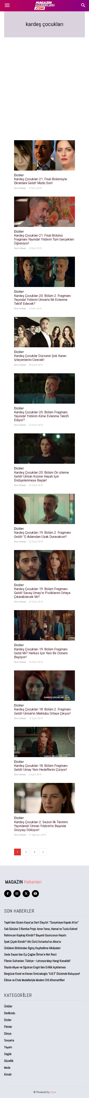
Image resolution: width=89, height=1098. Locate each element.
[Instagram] (17, 893)
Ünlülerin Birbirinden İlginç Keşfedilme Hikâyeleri (32, 948)
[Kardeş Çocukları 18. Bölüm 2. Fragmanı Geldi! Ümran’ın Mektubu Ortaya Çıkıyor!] (44, 685)
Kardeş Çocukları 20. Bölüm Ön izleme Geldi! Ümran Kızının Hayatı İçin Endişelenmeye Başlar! (41, 476)
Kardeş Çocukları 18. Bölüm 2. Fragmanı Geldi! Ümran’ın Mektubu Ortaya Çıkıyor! (42, 711)
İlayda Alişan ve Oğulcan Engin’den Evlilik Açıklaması (35, 967)
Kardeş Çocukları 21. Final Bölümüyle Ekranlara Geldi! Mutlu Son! (40, 181)
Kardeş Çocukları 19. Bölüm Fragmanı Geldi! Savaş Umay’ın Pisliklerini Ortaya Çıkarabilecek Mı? (42, 593)
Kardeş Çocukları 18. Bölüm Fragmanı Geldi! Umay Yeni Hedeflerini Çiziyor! (40, 768)
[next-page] (43, 852)
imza (53, 1092)
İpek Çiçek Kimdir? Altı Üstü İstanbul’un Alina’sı (32, 942)
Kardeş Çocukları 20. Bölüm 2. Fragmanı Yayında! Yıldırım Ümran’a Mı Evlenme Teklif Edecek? (42, 300)
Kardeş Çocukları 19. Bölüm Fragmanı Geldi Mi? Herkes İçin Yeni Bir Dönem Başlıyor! (41, 653)
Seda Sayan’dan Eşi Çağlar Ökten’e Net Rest (30, 954)
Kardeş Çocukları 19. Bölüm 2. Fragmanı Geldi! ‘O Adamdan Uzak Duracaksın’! (42, 534)
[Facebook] (7, 893)
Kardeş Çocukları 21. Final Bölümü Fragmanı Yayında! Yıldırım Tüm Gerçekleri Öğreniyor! (44, 239)
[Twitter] (26, 893)
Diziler (19, 175)
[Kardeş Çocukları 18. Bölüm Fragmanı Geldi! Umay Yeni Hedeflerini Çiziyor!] (44, 742)
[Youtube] (35, 893)
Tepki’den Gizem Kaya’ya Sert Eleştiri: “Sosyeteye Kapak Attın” (41, 922)
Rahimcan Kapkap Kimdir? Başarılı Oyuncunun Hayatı (35, 935)
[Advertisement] (44, 83)
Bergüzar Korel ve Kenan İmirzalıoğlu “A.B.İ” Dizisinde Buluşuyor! (42, 974)
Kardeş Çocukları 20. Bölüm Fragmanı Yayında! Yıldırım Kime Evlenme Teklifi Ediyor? (41, 416)
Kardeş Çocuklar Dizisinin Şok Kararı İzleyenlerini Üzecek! (40, 358)
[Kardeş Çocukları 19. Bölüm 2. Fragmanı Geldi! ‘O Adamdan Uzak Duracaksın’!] (44, 509)
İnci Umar (20, 188)
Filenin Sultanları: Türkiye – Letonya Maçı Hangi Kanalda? (37, 961)
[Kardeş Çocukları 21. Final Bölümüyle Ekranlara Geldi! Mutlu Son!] (44, 155)
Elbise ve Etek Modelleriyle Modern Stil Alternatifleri (34, 980)
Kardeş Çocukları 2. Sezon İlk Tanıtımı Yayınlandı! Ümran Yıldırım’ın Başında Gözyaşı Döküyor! (41, 826)
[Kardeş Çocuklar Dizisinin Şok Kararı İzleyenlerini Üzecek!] (44, 332)
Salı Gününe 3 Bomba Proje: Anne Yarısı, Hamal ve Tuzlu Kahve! (41, 929)
